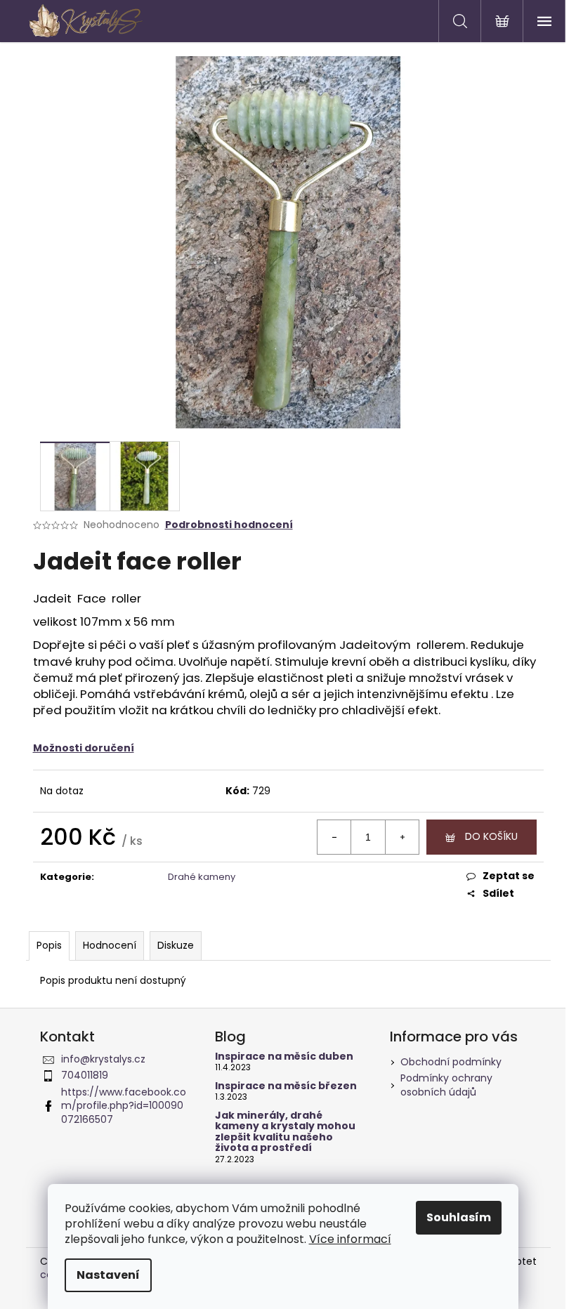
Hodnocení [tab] (109, 945)
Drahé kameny (201, 876)
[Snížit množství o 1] (334, 837)
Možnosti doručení (83, 748)
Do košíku (491, 836)
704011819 (84, 1075)
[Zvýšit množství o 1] (402, 837)
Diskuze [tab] (175, 945)
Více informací (350, 1239)
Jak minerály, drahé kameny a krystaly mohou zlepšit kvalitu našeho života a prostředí (285, 1132)
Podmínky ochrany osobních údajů (446, 1084)
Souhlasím (458, 1217)
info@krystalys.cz (103, 1059)
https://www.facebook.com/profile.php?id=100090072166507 (123, 1105)
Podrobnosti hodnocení (229, 525)
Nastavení (108, 1275)
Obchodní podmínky (451, 1062)
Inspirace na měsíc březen (286, 1086)
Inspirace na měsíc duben (284, 1056)
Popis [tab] (49, 945)
